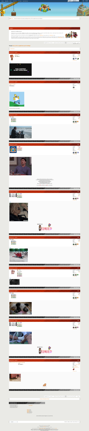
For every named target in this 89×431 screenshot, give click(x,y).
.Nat (79, 272)
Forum (15, 18)
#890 (78, 360)
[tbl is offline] (10, 117)
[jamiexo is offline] (13, 195)
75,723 (79, 195)
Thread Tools (12, 48)
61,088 (79, 271)
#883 (78, 114)
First (51, 42)
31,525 (79, 55)
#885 (78, 191)
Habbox (69, 421)
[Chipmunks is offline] (12, 57)
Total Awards (74, 60)
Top (78, 421)
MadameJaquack (78, 364)
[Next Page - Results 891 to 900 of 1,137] (76, 43)
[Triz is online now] (13, 149)
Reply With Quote (76, 78)
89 (65, 42)
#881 (78, 52)
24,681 (79, 118)
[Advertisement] (44, 23)
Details (56, 428)
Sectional (78, 149)
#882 (78, 81)
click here (51, 35)
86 (60, 42)
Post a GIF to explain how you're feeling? (21, 45)
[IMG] (28, 411)
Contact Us (65, 421)
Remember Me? (70, 1)
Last (78, 42)
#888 (78, 290)
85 (58, 42)
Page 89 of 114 (47, 42)
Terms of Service (75, 421)
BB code (28, 409)
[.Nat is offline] (13, 272)
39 (55, 42)
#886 (78, 237)
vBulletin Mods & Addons (42, 428)
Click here (41, 35)
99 (74, 42)
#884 (78, 144)
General (18, 18)
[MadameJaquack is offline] (14, 362)
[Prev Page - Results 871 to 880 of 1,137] (53, 43)
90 (67, 42)
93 (72, 42)
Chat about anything (24, 18)
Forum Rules (30, 405)
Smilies (28, 410)
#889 (78, 320)
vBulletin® (44, 426)
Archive (71, 421)
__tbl (79, 295)
